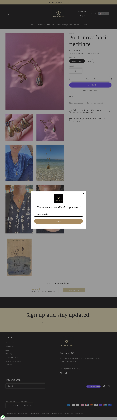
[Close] (84, 193)
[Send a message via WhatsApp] (3, 417)
